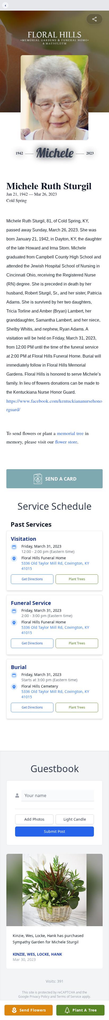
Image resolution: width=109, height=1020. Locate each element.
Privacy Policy (39, 996)
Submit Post (54, 831)
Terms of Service (69, 996)
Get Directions (32, 579)
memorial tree (70, 433)
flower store (66, 441)
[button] (54, 890)
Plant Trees (77, 579)
